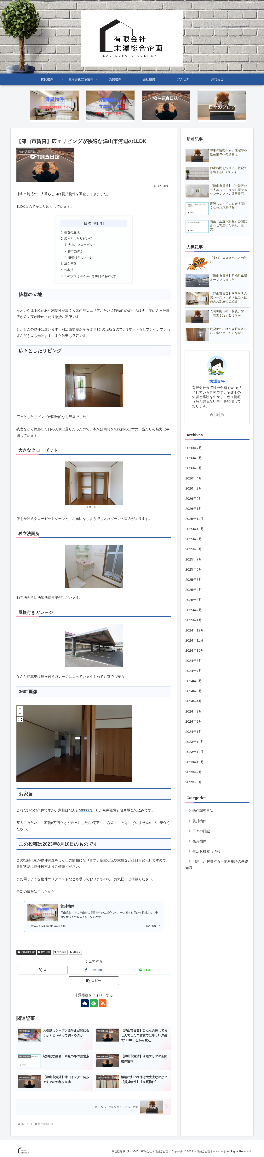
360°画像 (70, 263)
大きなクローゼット (82, 244)
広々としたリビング (78, 238)
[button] (20, 708)
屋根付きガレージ (80, 257)
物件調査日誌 (28, 952)
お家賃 (68, 270)
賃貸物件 (45, 952)
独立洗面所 (75, 251)
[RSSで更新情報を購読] (102, 1003)
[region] (74, 743)
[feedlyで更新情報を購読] (94, 1003)
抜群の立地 (72, 232)
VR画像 (77, 952)
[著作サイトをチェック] (85, 1003)
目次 (87, 223)
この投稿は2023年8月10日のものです (90, 276)
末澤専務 (217, 381)
